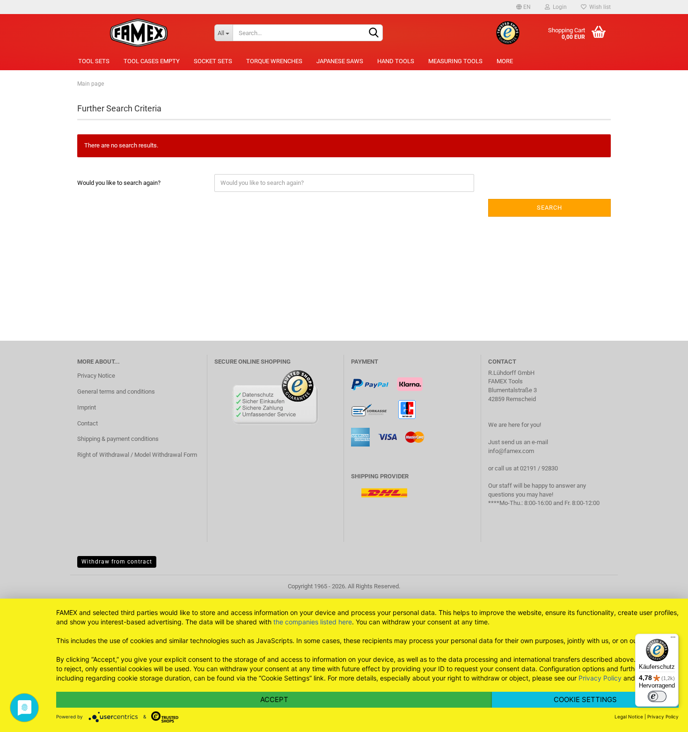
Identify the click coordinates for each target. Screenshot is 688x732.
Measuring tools (455, 61)
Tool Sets (94, 61)
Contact (87, 423)
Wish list (598, 7)
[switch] (657, 696)
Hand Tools (395, 61)
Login (558, 7)
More (505, 61)
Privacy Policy (600, 678)
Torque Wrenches (274, 61)
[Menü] (673, 639)
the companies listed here (312, 622)
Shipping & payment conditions (118, 438)
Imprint (86, 407)
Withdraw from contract (116, 561)
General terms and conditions (116, 391)
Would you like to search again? (119, 182)
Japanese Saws (339, 61)
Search (549, 207)
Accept (274, 699)
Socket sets (213, 61)
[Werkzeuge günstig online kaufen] (138, 32)
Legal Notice (629, 716)
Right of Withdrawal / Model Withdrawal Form (137, 454)
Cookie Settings (585, 699)
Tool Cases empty (152, 61)
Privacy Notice (96, 375)
